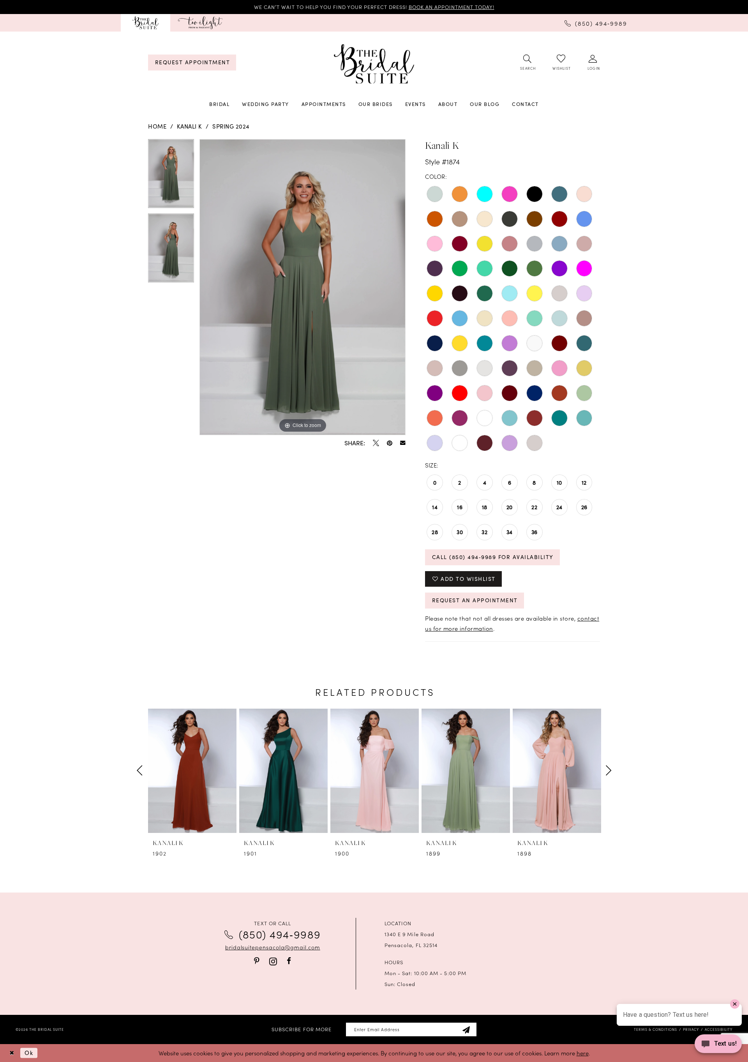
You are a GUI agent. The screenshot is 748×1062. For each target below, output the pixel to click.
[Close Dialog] (12, 1053)
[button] (593, 62)
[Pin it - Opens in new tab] (389, 443)
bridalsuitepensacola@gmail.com (272, 947)
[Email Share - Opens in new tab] (403, 443)
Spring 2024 (231, 126)
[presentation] (192, 771)
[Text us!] (718, 1046)
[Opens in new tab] (200, 23)
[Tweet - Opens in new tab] (376, 443)
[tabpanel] (171, 176)
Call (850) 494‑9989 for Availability (493, 557)
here (583, 1053)
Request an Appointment (475, 600)
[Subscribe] (465, 1029)
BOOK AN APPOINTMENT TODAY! (451, 7)
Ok (29, 1053)
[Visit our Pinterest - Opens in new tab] (256, 961)
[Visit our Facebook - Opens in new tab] (289, 961)
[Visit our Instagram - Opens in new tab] (273, 961)
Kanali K (189, 126)
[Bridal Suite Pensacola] (145, 23)
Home (157, 126)
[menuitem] (145, 23)
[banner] (374, 64)
